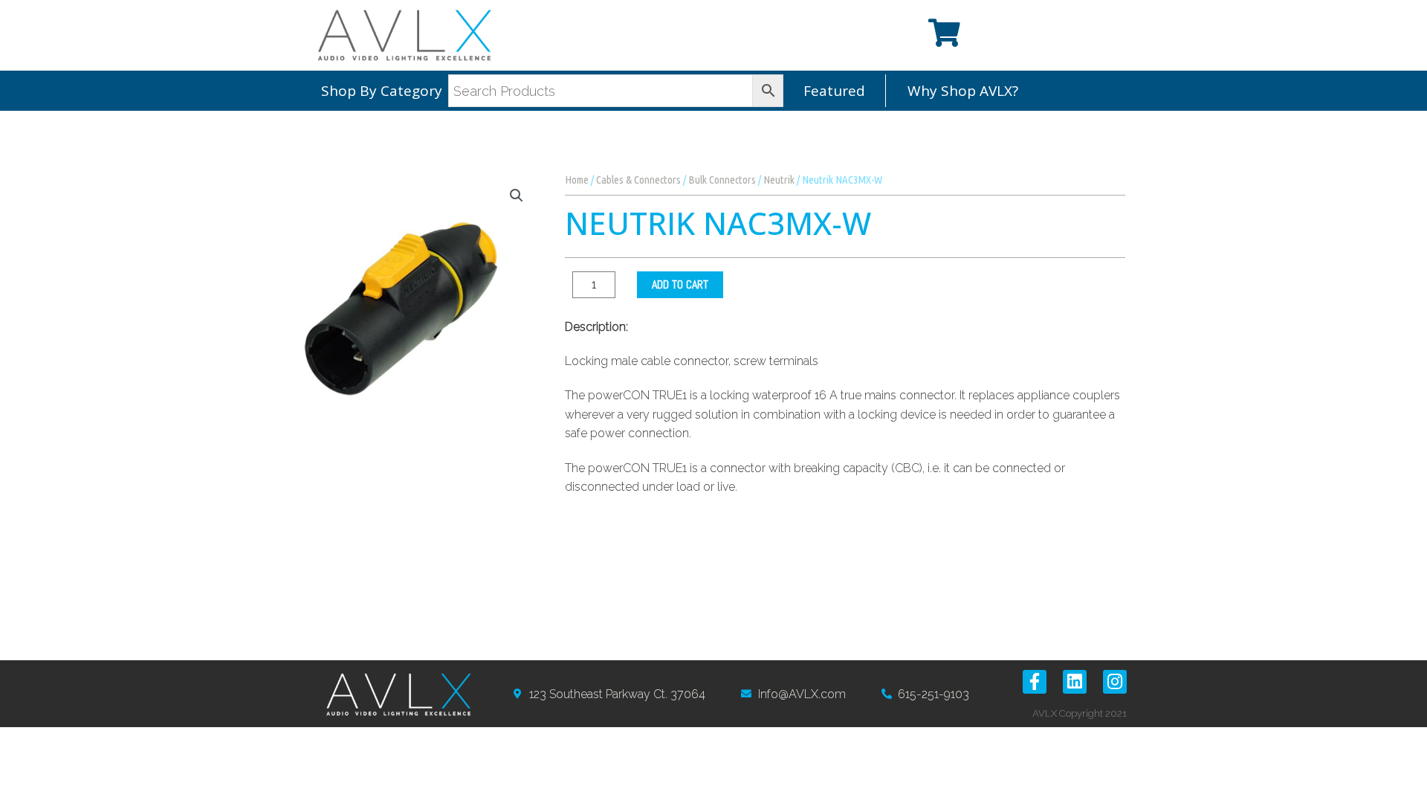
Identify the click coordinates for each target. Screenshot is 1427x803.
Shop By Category (381, 90)
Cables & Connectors (638, 179)
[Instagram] (1115, 682)
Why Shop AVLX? (962, 90)
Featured (834, 90)
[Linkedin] (1075, 682)
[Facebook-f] (1034, 682)
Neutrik (779, 179)
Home (577, 179)
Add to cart (680, 284)
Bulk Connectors (722, 179)
